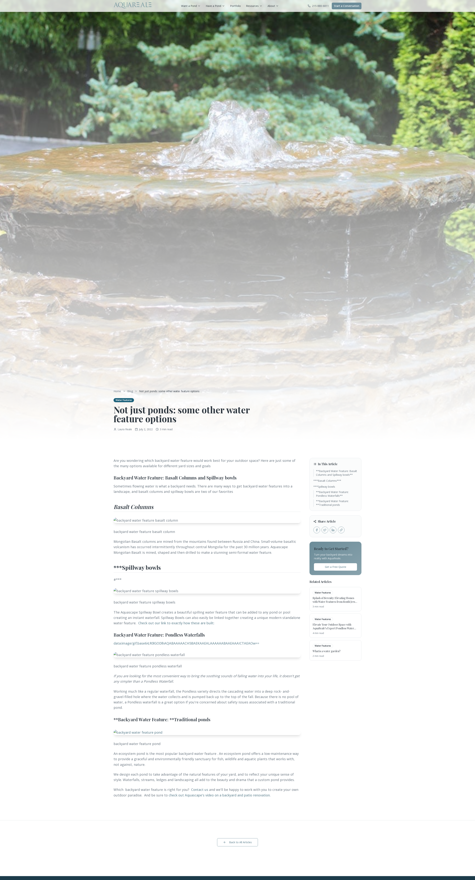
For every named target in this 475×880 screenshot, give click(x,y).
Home (117, 391)
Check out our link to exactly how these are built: (175, 623)
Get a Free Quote (335, 567)
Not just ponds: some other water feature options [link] (169, 391)
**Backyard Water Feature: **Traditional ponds (332, 503)
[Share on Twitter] (325, 530)
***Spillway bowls (324, 486)
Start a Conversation (346, 6)
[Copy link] (341, 530)
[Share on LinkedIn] (333, 530)
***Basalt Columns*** (327, 480)
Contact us (200, 789)
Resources (252, 6)
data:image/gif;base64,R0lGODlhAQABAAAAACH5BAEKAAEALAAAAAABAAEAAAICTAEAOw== (186, 643)
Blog (130, 391)
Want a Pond (189, 6)
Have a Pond (213, 6)
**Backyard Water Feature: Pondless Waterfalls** (332, 493)
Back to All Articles (240, 842)
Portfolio (235, 6)
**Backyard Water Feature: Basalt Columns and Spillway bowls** (336, 472)
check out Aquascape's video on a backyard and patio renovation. (220, 795)
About (271, 6)
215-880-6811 (320, 6)
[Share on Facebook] (316, 530)
